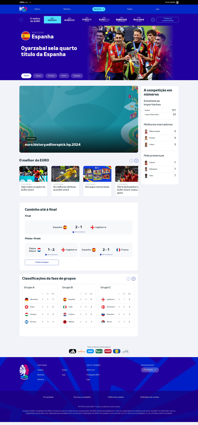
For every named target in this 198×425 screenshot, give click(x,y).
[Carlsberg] (99, 351)
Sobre (64, 370)
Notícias (40, 375)
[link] (37, 9)
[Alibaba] (81, 351)
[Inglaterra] (103, 299)
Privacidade (48, 397)
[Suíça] (27, 307)
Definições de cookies (149, 397)
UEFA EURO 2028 (23, 9)
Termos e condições (82, 397)
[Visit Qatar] (125, 351)
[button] (98, 9)
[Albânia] (65, 322)
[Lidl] (116, 351)
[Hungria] (27, 314)
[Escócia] (27, 322)
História (40, 379)
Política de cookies (116, 397)
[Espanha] (65, 299)
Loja (63, 375)
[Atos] (90, 351)
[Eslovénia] (103, 314)
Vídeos (40, 370)
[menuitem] (46, 9)
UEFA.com (91, 370)
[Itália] (65, 307)
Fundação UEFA (93, 375)
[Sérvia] (103, 322)
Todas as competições (168, 19)
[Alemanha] (27, 299)
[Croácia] (65, 314)
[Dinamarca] (103, 307)
